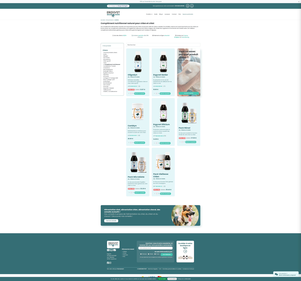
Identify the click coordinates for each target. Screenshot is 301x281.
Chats (157, 147)
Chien (151, 147)
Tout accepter (162, 279)
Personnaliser (172, 279)
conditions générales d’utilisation (159, 149)
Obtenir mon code (159, 142)
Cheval (145, 147)
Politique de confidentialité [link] (184, 279)
